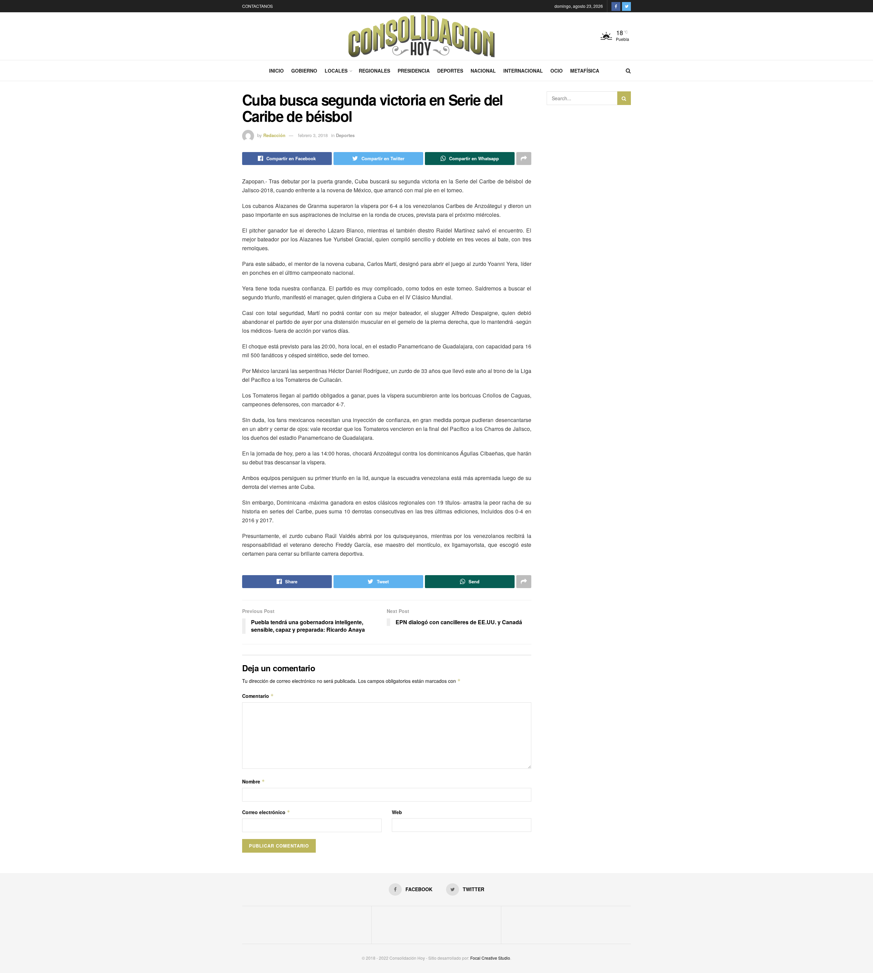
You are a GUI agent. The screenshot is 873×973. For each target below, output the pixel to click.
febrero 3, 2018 (313, 135)
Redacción (274, 135)
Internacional (523, 70)
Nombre (253, 781)
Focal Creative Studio (490, 958)
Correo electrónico (266, 812)
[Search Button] (624, 98)
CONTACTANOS (257, 6)
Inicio (276, 70)
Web (397, 812)
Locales (336, 70)
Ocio (556, 70)
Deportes (450, 70)
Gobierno (304, 70)
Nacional (483, 70)
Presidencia (414, 70)
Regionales (374, 70)
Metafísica (584, 70)
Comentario (258, 695)
